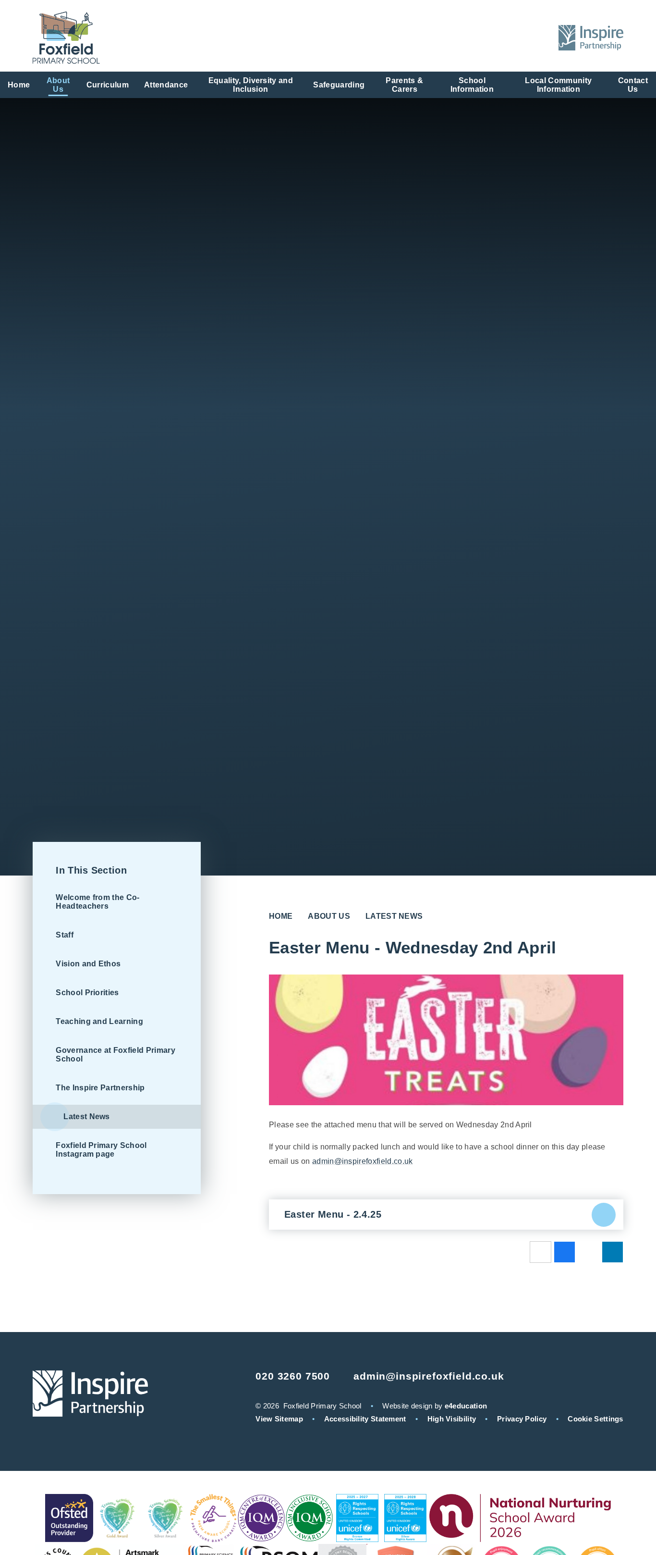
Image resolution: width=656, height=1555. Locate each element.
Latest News (394, 916)
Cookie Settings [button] (595, 1419)
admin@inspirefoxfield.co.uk (362, 1161)
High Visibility (451, 1419)
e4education (466, 1406)
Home (280, 916)
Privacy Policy (522, 1419)
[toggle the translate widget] (513, 38)
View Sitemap (279, 1419)
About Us (329, 916)
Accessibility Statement (365, 1419)
